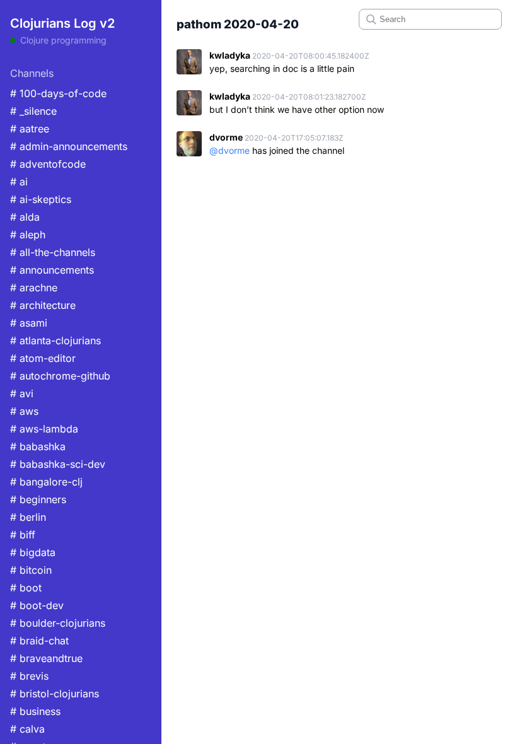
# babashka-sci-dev (57, 464)
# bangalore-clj (46, 481)
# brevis (29, 676)
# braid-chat (39, 640)
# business (35, 711)
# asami (28, 323)
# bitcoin (31, 570)
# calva (27, 729)
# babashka (38, 446)
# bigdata (32, 552)
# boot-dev (37, 605)
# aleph (27, 234)
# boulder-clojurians (57, 623)
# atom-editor (43, 358)
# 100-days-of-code (58, 93)
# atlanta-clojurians (55, 340)
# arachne (33, 287)
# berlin (28, 517)
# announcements (52, 270)
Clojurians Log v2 (62, 23)
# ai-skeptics (40, 199)
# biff (22, 534)
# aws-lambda (44, 428)
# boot (26, 587)
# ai (19, 181)
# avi (21, 393)
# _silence (33, 111)
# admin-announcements (68, 146)
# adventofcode (48, 164)
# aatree (29, 128)
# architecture (43, 305)
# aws (24, 411)
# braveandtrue (46, 658)
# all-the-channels (52, 252)
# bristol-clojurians (54, 693)
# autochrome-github (60, 375)
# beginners (38, 499)
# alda (25, 217)
